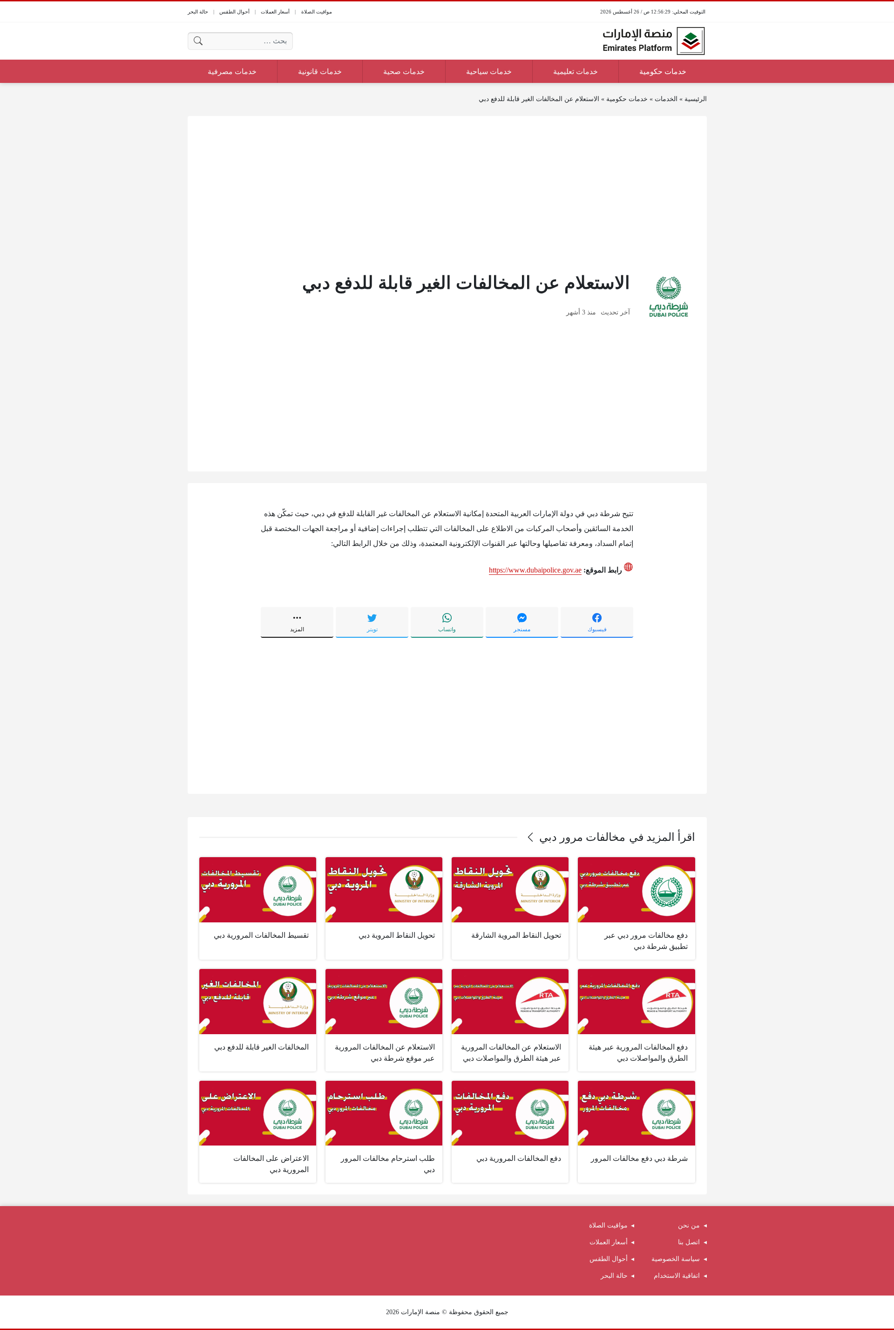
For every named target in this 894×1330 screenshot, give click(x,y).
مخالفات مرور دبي (582, 837)
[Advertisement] (447, 193)
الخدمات (666, 98)
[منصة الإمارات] (654, 41)
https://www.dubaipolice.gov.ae (535, 570)
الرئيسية (695, 98)
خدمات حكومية (627, 98)
